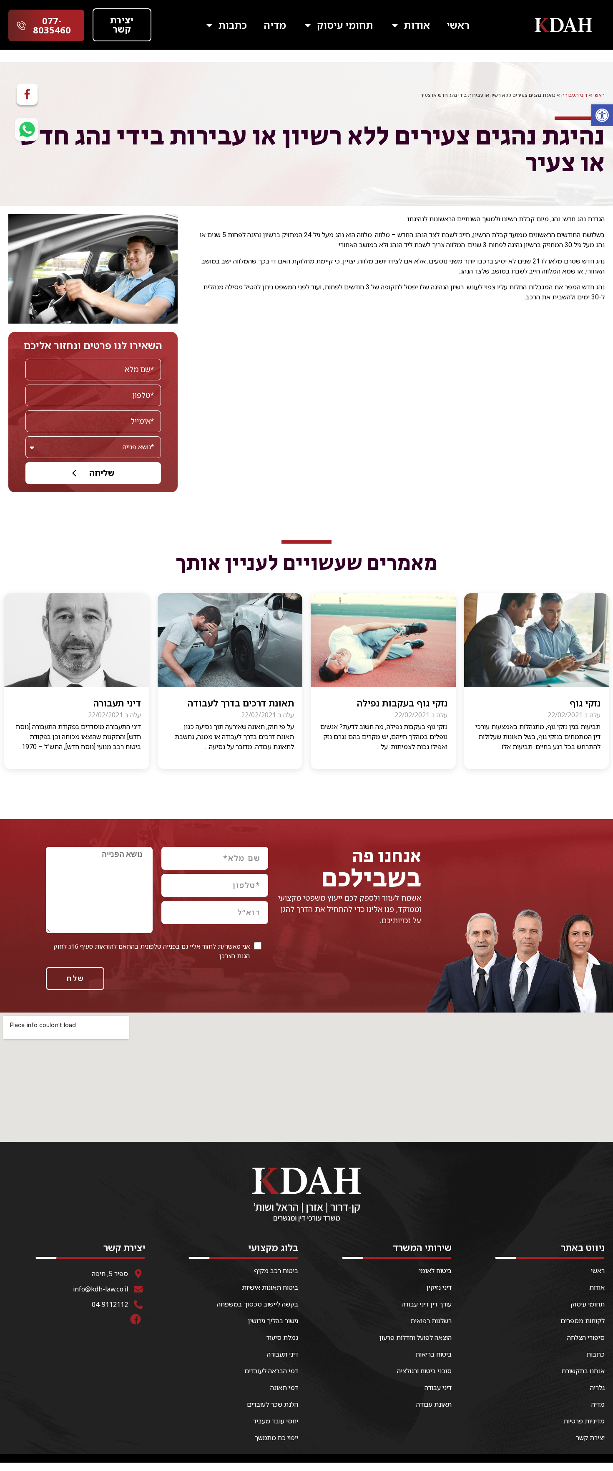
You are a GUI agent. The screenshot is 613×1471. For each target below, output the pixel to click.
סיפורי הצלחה (586, 1337)
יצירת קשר (590, 1437)
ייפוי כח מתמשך (276, 1437)
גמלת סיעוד (282, 1337)
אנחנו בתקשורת (583, 1370)
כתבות (233, 25)
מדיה (275, 25)
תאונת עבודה (434, 1404)
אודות (417, 25)
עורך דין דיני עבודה (427, 1304)
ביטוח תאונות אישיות (270, 1287)
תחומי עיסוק (345, 25)
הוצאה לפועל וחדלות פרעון (415, 1337)
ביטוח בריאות (433, 1354)
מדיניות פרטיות (584, 1420)
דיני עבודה (438, 1387)
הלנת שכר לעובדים (272, 1404)
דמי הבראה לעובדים (271, 1370)
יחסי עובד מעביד (275, 1420)
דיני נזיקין (439, 1287)
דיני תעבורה (574, 95)
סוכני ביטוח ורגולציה (424, 1370)
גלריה (597, 1387)
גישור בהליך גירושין (273, 1320)
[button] (602, 115)
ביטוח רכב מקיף (276, 1270)
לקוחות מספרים (582, 1320)
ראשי (458, 25)
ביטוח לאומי (435, 1270)
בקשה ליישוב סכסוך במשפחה (257, 1304)
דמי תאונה (284, 1387)
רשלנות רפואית (431, 1320)
